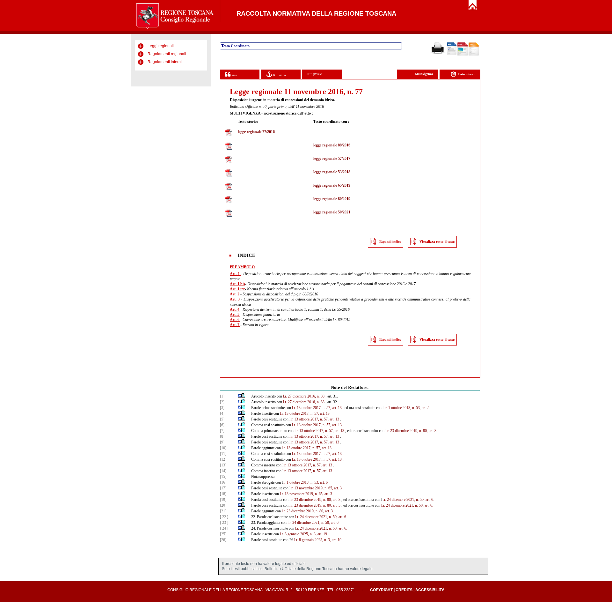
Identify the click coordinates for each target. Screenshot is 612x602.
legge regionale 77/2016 (256, 132)
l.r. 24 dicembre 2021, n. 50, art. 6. (407, 505)
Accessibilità (430, 590)
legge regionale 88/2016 (331, 145)
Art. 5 (235, 314)
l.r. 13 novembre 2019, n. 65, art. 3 (315, 488)
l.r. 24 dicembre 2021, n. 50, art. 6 (320, 517)
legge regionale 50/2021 (331, 212)
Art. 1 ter (237, 289)
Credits (404, 590)
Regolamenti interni (165, 62)
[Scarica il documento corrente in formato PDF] (462, 54)
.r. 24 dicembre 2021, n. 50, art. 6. (408, 499)
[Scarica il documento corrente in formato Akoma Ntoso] (474, 54)
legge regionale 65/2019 (331, 185)
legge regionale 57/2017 (331, 158)
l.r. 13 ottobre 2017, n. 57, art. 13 (317, 407)
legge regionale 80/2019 (331, 199)
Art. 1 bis (237, 284)
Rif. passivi (314, 74)
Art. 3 (235, 299)
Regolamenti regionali (167, 54)
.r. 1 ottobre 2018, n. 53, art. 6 (305, 482)
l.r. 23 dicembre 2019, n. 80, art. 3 (314, 499)
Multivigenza (424, 74)
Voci (233, 75)
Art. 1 (235, 273)
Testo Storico (466, 74)
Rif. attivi (279, 75)
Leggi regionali (161, 46)
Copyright (381, 590)
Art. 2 (235, 294)
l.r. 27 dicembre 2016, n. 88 (303, 396)
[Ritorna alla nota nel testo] (240, 396)
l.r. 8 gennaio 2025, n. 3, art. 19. (304, 534)
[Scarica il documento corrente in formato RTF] (451, 53)
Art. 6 (235, 319)
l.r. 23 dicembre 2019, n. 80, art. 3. (411, 430)
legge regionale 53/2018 (331, 172)
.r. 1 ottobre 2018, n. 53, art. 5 (406, 407)
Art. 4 (235, 309)
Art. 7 (235, 325)
